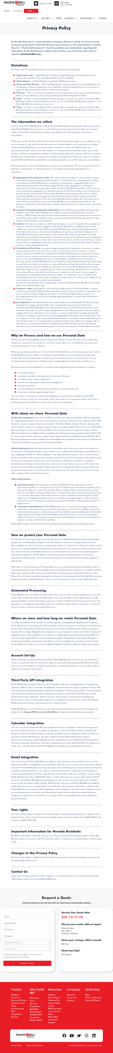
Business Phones (18, 1000)
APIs (13, 1011)
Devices (14, 1017)
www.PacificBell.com (30, 54)
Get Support (66, 954)
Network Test (54, 1000)
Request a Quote (27, 963)
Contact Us (72, 997)
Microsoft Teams (92, 1000)
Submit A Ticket (46, 4)
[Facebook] (64, 1035)
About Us (71, 995)
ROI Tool (65, 944)
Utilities (51, 995)
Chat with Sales (68, 928)
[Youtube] (71, 1035)
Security (33, 1003)
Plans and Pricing (93, 997)
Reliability (34, 1009)
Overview (34, 998)
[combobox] (27, 949)
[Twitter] (79, 1035)
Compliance (35, 1006)
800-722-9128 (66, 5)
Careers (70, 1000)
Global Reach (36, 1012)
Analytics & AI (36, 1014)
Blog (87, 995)
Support (7, 11)
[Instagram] (86, 1035)
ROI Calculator (55, 1008)
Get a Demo (67, 931)
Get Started (17, 11)
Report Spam (54, 997)
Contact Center (18, 1003)
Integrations (16, 1014)
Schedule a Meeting (69, 933)
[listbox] (27, 942)
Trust (32, 1001)
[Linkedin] (94, 1035)
